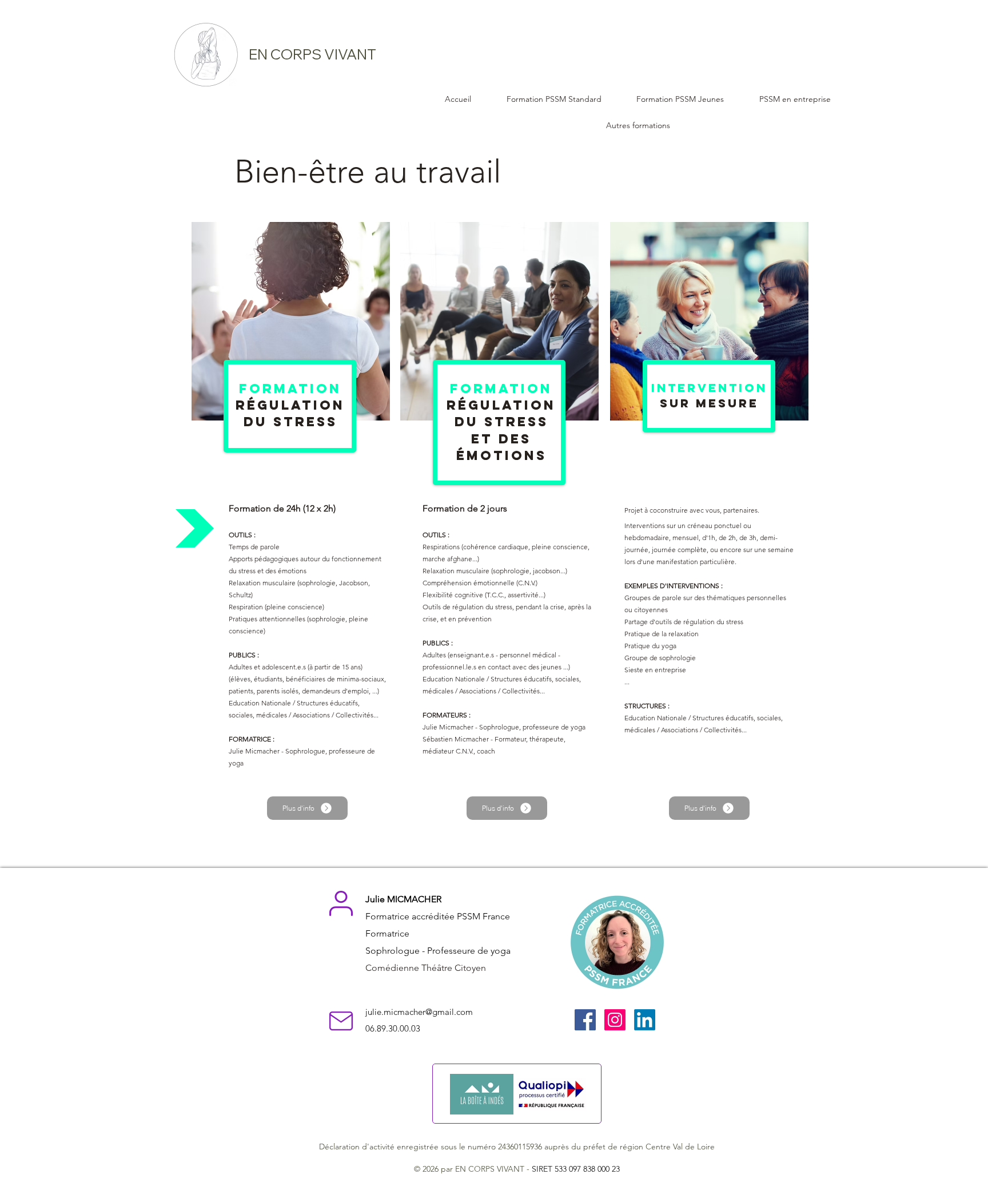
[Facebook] (585, 1019)
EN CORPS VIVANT (312, 54)
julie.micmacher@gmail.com (419, 1011)
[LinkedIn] (644, 1019)
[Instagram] (615, 1019)
